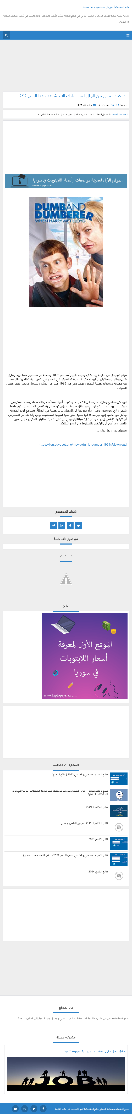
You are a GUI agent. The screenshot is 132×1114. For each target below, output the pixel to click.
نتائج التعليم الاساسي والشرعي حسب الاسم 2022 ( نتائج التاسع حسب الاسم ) (65, 855)
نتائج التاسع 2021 (98, 839)
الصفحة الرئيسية (120, 114)
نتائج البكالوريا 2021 (97, 806)
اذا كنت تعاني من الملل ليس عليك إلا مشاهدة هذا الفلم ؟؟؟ (73, 95)
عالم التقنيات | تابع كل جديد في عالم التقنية (106, 6)
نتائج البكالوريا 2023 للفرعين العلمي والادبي (84, 823)
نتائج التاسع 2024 (98, 871)
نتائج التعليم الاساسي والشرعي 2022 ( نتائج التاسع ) (80, 774)
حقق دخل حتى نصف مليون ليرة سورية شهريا (94, 1051)
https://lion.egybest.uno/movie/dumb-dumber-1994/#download (83, 444)
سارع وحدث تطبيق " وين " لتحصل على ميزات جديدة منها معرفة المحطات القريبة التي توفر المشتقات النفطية (60, 792)
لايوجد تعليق (104, 104)
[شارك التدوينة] (61, 525)
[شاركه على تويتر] (78, 525)
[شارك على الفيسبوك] (70, 525)
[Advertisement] (66, 67)
